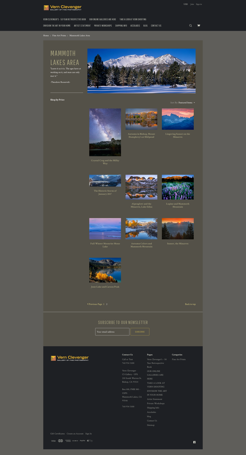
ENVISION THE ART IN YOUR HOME (57, 25)
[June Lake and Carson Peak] (105, 270)
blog (146, 25)
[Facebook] (194, 442)
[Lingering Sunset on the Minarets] (177, 119)
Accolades (135, 25)
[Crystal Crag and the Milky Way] (105, 132)
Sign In (88, 433)
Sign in (199, 4)
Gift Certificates (57, 433)
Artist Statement (82, 25)
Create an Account (75, 433)
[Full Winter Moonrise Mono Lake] (105, 229)
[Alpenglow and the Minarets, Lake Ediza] (141, 187)
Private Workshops (103, 25)
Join (192, 4)
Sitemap (150, 425)
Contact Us (156, 25)
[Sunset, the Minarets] (177, 229)
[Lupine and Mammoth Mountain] (177, 187)
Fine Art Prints (179, 359)
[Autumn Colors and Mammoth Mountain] (141, 229)
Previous (95, 304)
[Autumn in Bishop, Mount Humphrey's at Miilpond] (141, 119)
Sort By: (174, 102)
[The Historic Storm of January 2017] (105, 180)
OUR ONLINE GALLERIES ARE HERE (102, 19)
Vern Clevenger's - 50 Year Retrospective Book (64, 19)
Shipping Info (121, 25)
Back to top (190, 304)
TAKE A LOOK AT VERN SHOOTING (133, 19)
